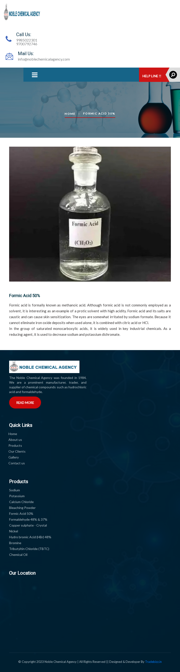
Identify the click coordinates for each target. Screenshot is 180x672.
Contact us (16, 463)
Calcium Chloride (21, 502)
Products (15, 445)
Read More (25, 403)
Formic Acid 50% (21, 513)
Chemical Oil (18, 554)
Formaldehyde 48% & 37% (28, 519)
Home (70, 113)
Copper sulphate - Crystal (28, 525)
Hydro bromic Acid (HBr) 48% (30, 537)
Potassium (17, 496)
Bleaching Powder (22, 507)
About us (15, 439)
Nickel (13, 531)
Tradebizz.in (153, 662)
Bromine (15, 543)
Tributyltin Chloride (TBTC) (29, 548)
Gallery (13, 457)
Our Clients (17, 451)
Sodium (14, 490)
